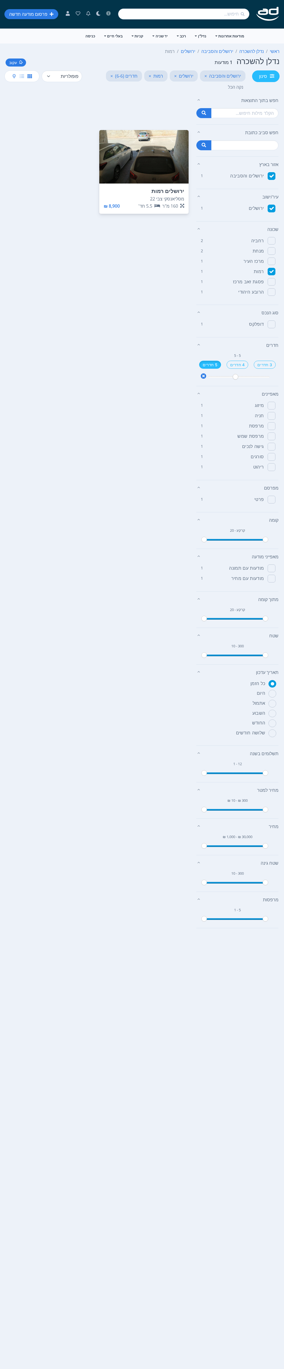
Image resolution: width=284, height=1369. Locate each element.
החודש (258, 723)
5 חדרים (210, 364)
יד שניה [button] (162, 36)
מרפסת (256, 426)
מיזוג (259, 405)
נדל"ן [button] (202, 36)
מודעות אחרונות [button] (231, 36)
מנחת (258, 251)
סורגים (257, 456)
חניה (259, 415)
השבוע (258, 713)
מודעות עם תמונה (246, 568)
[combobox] (183, 14)
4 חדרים (237, 364)
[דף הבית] (268, 14)
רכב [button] (183, 36)
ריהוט (258, 467)
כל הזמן (257, 683)
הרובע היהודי (251, 292)
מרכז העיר (254, 261)
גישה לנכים (253, 446)
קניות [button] (139, 36)
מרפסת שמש (250, 436)
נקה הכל (235, 87)
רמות (259, 271)
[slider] (235, 377)
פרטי (259, 499)
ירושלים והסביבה (247, 176)
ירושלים (256, 208)
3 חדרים (264, 364)
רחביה (257, 240)
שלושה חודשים (250, 733)
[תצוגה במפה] (14, 76)
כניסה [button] (90, 36)
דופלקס (256, 324)
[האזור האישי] (68, 14)
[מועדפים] (78, 14)
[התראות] (88, 14)
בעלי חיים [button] (115, 36)
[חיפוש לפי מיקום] (203, 145)
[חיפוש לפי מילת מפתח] (203, 113)
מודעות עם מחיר (247, 578)
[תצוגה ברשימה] (22, 76)
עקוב (13, 62)
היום (261, 693)
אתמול (259, 703)
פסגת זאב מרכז (248, 281)
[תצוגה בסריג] (30, 76)
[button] (237, 100)
